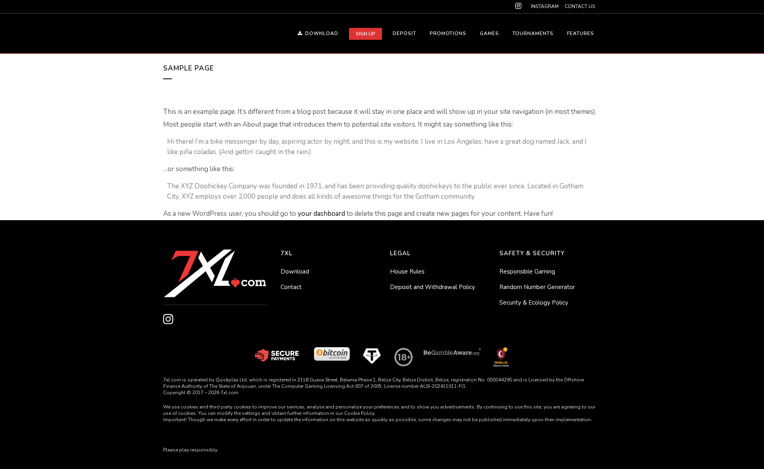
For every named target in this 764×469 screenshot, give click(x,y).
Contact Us (580, 6)
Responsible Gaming (527, 272)
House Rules (407, 272)
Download (295, 272)
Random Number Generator (537, 287)
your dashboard (321, 213)
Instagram (545, 6)
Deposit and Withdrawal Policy (432, 287)
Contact (291, 287)
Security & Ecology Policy (533, 303)
